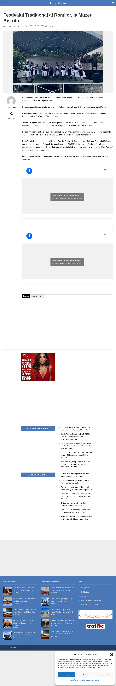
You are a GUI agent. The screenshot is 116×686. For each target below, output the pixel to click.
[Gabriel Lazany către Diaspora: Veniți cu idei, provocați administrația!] (45, 591)
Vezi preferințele (104, 675)
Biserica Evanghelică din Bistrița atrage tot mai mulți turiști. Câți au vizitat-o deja (76, 445)
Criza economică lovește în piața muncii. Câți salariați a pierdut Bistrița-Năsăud (76, 455)
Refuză (85, 675)
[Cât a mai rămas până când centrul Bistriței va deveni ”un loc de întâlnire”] (45, 612)
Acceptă (66, 675)
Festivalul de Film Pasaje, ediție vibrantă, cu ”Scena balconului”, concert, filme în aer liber (76, 496)
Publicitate (85, 592)
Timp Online (24, 26)
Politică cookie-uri (75, 680)
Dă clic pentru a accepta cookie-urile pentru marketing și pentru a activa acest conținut (67, 197)
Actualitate (7, 10)
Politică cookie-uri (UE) (89, 605)
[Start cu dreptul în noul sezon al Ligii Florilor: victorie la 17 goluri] (7, 601)
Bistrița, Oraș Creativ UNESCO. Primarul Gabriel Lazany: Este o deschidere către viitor (75, 436)
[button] (111, 654)
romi (41, 296)
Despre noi (85, 588)
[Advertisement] (67, 323)
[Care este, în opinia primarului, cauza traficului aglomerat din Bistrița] (7, 635)
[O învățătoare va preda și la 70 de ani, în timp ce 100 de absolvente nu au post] (7, 612)
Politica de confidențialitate (90, 680)
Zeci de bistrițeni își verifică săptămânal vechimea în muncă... (23, 622)
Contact (84, 596)
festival (34, 296)
